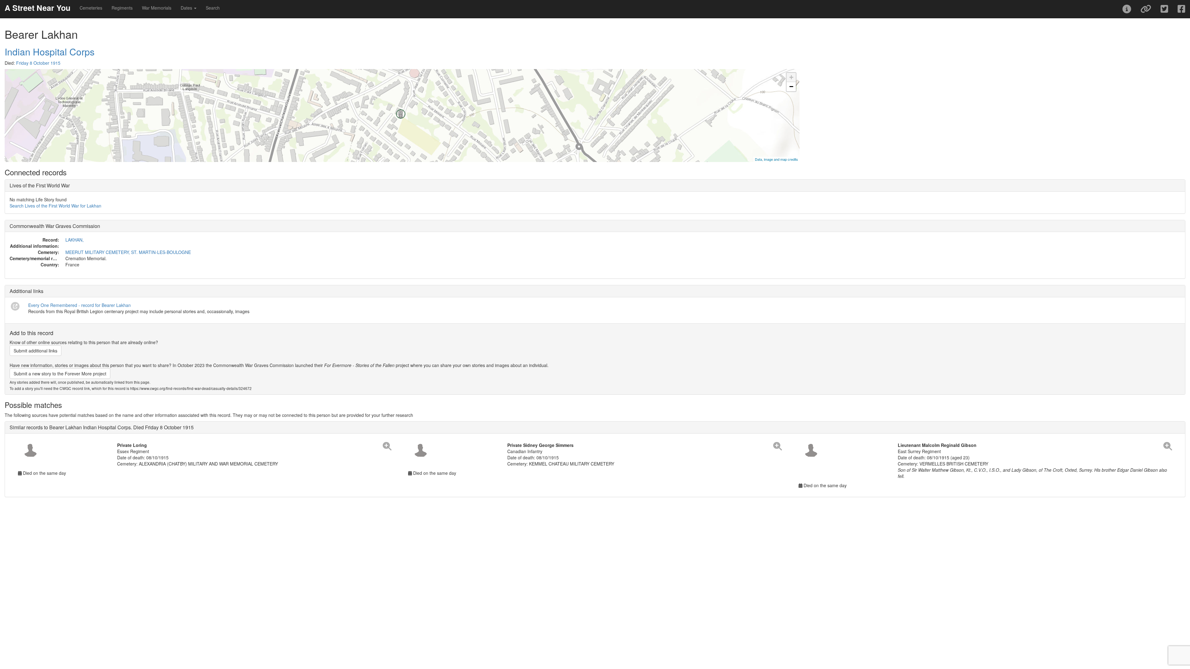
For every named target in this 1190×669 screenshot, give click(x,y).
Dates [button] (187, 8)
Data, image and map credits (776, 159)
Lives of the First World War (40, 185)
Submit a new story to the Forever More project (60, 373)
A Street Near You (37, 7)
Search (213, 8)
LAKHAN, (74, 240)
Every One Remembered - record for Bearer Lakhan (79, 305)
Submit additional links (35, 351)
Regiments (122, 8)
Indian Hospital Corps (50, 51)
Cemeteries (91, 8)
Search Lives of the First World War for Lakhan (55, 206)
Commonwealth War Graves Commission (55, 226)
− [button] (791, 86)
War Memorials (156, 8)
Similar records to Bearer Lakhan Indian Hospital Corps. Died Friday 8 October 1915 (102, 427)
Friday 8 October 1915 (38, 63)
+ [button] (791, 77)
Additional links (26, 291)
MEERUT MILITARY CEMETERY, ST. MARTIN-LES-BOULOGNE (128, 252)
